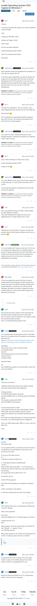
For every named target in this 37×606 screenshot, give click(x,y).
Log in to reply (29, 14)
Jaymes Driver (9, 68)
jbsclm (6, 331)
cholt (6, 309)
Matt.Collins (8, 277)
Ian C (6, 20)
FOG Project (26, 598)
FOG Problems (6, 10)
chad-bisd (8, 244)
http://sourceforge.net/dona (25, 267)
